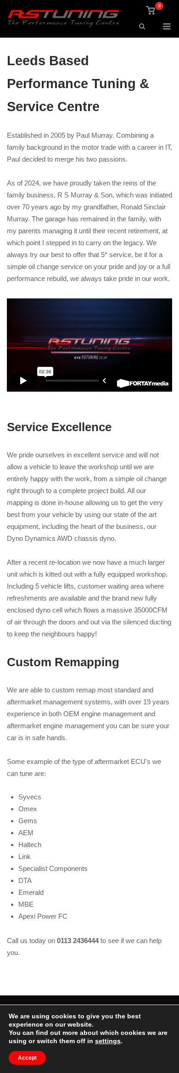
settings (108, 1041)
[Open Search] (142, 27)
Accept (27, 1058)
